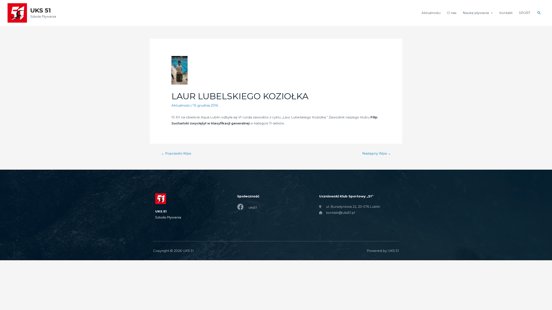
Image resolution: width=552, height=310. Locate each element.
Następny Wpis (376, 153)
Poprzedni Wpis (176, 153)
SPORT (524, 13)
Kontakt (506, 13)
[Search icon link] (539, 13)
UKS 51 (40, 10)
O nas (451, 13)
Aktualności (431, 13)
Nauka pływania (476, 13)
